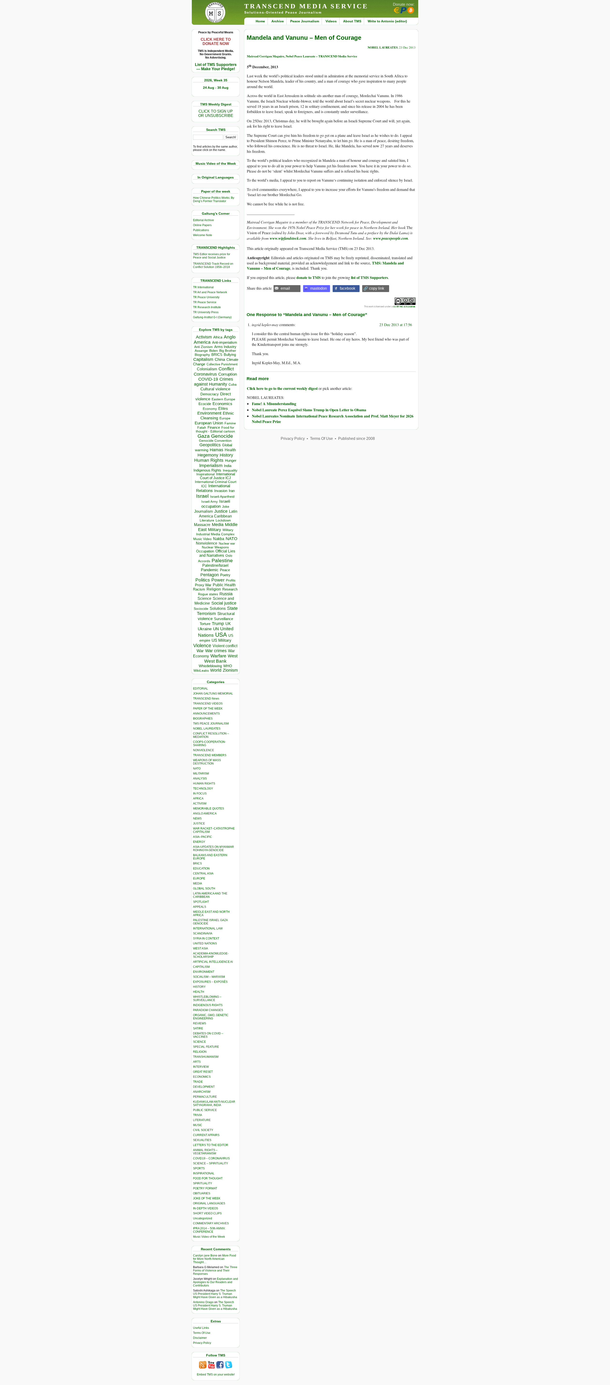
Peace (225, 570)
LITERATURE (202, 1120)
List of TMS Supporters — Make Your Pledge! (216, 67)
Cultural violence (215, 389)
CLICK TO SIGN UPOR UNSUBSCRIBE (215, 113)
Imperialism (211, 465)
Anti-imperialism (224, 342)
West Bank (215, 661)
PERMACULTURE (205, 1096)
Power (217, 579)
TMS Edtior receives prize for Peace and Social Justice (211, 256)
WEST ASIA (200, 948)
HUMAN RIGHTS (204, 783)
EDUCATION (201, 868)
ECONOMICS (202, 1076)
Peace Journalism (304, 21)
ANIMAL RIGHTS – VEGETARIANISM (205, 1151)
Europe (224, 418)
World (215, 670)
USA (221, 634)
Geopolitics (210, 444)
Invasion (220, 491)
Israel (202, 496)
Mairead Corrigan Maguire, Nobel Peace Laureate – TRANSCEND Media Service (302, 56)
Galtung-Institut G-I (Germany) (212, 317)
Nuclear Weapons (215, 547)
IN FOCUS (200, 793)
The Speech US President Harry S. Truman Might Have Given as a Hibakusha (215, 1294)
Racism (199, 589)
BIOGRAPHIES (203, 718)
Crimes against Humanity (213, 382)
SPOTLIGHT (201, 901)
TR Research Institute (207, 307)
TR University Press (206, 312)
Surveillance (223, 619)
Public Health (224, 585)
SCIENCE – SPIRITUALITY (210, 1163)
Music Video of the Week (209, 1236)
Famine (230, 423)
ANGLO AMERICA (205, 813)
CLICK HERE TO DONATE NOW (216, 41)
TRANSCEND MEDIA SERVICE (306, 6)
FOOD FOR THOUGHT (208, 1178)
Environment (209, 413)
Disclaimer (200, 1338)
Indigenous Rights (207, 470)
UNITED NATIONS (205, 943)
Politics (202, 579)
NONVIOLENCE (203, 750)
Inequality (230, 470)
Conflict (226, 368)
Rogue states (208, 594)
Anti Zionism (203, 347)
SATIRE (198, 1028)
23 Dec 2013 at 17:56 (395, 324)
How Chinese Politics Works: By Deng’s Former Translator (213, 199)
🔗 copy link (373, 288)
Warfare (218, 655)
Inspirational (205, 474)
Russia (226, 593)
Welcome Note (202, 235)
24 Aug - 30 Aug (216, 87)
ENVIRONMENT (203, 971)
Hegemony (208, 454)
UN (216, 629)
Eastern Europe (223, 399)
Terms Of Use (201, 1333)
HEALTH (198, 991)
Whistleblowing (210, 666)
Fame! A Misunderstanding (274, 403)
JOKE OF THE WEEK (206, 1198)
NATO (231, 538)
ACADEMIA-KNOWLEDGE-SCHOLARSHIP (211, 955)
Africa (217, 337)
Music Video (202, 539)
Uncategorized (202, 1218)
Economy (210, 409)
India (227, 466)
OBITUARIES (201, 1193)
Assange (201, 350)
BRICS (216, 354)
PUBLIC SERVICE (205, 1110)
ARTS (197, 1061)
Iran (232, 491)
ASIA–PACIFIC (202, 837)
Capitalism (203, 359)
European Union (209, 423)
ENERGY (199, 842)
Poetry (225, 575)
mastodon (318, 288)
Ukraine (205, 628)
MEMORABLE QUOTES (208, 808)
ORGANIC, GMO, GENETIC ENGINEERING (211, 1016)
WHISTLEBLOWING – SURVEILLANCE (207, 998)
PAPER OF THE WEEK (208, 708)
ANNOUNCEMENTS (206, 713)
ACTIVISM (199, 803)
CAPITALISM (201, 966)
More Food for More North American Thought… (214, 1259)
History (226, 455)
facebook (347, 288)
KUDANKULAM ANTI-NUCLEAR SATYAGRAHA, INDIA (214, 1103)
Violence (202, 645)
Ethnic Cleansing (217, 415)
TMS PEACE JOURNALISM (211, 723)
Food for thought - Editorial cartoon (215, 429)
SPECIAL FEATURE (206, 1046)
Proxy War (203, 585)
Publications (201, 230)
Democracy (209, 394)
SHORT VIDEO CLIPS (207, 1213)
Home (260, 21)
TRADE (198, 1081)
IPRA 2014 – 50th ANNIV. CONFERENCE (209, 1230)
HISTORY (199, 986)
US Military (221, 640)
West (233, 656)
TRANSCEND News (206, 698)
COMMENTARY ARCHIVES (211, 1223)
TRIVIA (197, 1115)
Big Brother (227, 350)
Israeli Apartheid (222, 496)
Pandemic (210, 570)
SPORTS (199, 1168)
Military (214, 529)
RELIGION (200, 1051)
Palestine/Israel (215, 565)
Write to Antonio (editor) (387, 21)
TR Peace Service (204, 302)
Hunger (230, 460)
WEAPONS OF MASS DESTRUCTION (207, 762)
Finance (214, 427)
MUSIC (197, 1125)
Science (204, 598)
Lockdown (223, 520)
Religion (214, 589)
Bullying (230, 355)
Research (230, 589)
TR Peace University (206, 297)
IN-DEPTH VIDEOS (205, 1208)
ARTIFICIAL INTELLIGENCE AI (213, 961)
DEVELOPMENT (204, 1086)
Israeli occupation (215, 504)
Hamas (216, 449)
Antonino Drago (203, 1302)
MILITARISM (201, 773)
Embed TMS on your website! (216, 1374)
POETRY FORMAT (205, 1188)
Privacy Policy (202, 1343)
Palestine (222, 560)
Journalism (203, 511)
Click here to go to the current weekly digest (282, 388)
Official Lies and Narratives (217, 553)
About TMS (352, 21)
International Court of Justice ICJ (217, 476)
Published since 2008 (356, 439)
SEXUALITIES (202, 1140)
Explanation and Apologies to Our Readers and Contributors (215, 1282)
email (285, 288)
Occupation (205, 551)
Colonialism (207, 369)
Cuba (233, 384)
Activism (204, 337)
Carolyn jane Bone (205, 1255)
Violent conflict (225, 646)
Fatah (201, 427)
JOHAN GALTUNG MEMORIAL (213, 693)
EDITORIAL (200, 688)
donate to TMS (308, 277)
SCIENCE (199, 1041)
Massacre (202, 525)
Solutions (218, 608)
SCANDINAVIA (202, 933)
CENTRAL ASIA (203, 873)
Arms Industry (225, 347)
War (200, 651)
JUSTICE (199, 823)
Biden (213, 350)
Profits (230, 580)
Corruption (227, 374)
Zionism (230, 670)
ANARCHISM (201, 1091)
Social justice (223, 603)
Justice (221, 511)
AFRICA (198, 798)
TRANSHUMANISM (206, 1056)
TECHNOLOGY (203, 788)
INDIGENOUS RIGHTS (208, 1005)
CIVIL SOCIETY (203, 1130)
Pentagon (209, 574)
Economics (222, 404)
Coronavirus (205, 374)
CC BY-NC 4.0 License (404, 306)
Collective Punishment (222, 364)
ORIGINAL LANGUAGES (209, 1203)
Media (218, 524)
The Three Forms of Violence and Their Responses (215, 1271)
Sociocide (201, 609)
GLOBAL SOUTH (204, 888)
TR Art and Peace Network (210, 292)
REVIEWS (199, 1023)
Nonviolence (206, 543)
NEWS (197, 818)
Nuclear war (227, 543)
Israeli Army (209, 501)
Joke (225, 506)
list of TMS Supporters (369, 277)
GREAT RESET (203, 1071)
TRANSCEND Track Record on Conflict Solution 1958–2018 (213, 265)
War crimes (216, 650)
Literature (207, 520)
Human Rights (209, 460)
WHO (227, 666)
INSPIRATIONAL (203, 1173)
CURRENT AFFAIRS (206, 1135)
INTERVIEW (201, 1066)
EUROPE (199, 878)
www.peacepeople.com (390, 238)
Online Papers (202, 225)
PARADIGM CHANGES (208, 1010)
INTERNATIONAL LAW (208, 928)
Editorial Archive (203, 220)
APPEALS (199, 906)
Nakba (218, 539)
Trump (218, 623)
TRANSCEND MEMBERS (209, 755)
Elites (223, 408)
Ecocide (204, 404)
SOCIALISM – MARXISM (209, 976)
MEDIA (197, 883)
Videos (331, 21)
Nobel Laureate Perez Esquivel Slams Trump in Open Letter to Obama (309, 409)
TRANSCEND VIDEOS (208, 703)
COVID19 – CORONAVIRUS (211, 1158)
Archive (277, 21)
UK (228, 623)
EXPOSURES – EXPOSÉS (210, 981)
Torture (205, 624)
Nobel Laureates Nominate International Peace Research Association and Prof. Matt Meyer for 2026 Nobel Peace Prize (332, 418)
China (220, 359)
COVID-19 (208, 379)
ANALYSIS (200, 778)
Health (230, 450)
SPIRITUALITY (202, 1183)
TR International (203, 287)
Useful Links (201, 1328)
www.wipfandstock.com (288, 238)
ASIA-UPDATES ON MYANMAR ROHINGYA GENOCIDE (213, 848)
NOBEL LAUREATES (206, 728)
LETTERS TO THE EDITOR (210, 1145)
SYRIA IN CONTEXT (206, 938)
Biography (202, 355)
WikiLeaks (201, 670)
